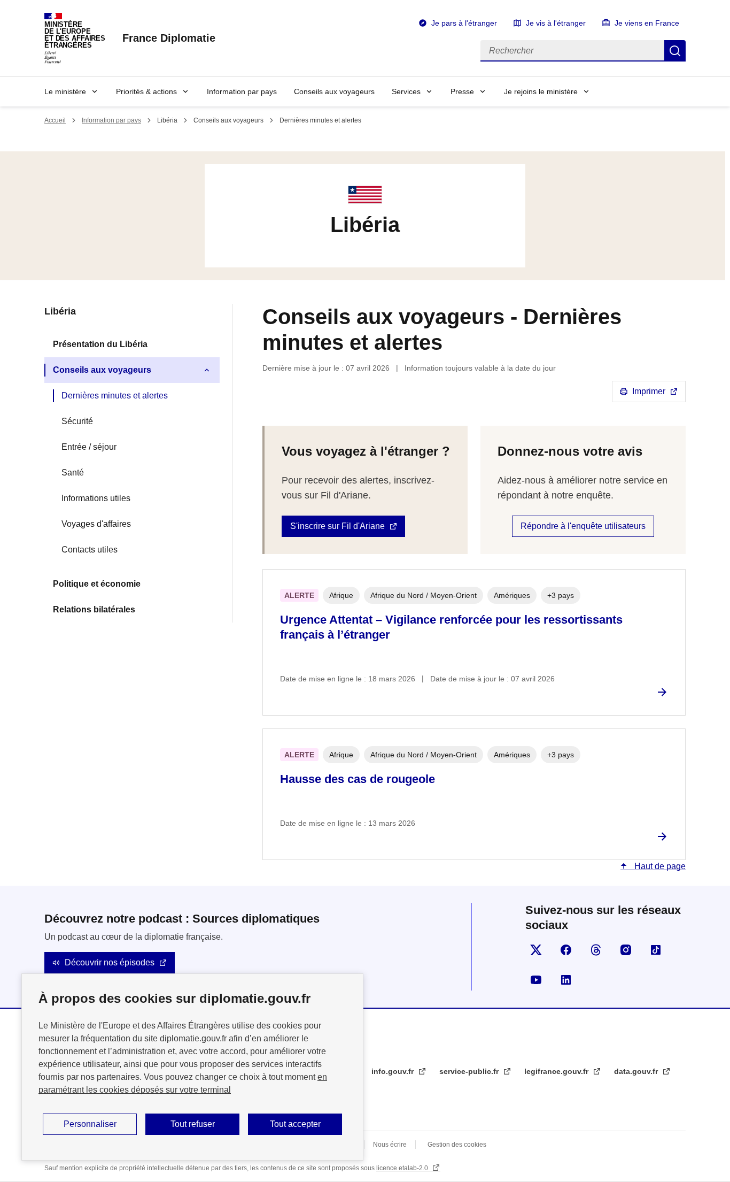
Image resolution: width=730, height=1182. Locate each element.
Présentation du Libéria (100, 344)
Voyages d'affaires (96, 523)
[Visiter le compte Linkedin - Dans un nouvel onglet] (566, 980)
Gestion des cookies (457, 1144)
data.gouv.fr (637, 1071)
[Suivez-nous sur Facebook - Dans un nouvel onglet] (566, 950)
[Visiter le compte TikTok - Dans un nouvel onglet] (655, 950)
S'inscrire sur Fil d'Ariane (337, 526)
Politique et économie (97, 583)
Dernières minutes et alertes (114, 395)
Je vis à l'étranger (556, 23)
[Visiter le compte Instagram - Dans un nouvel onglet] (625, 950)
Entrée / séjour (89, 446)
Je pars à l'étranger (464, 23)
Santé (72, 472)
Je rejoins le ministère (541, 91)
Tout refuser (192, 1124)
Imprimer (648, 391)
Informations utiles (95, 498)
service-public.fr (470, 1071)
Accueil (55, 120)
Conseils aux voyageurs (334, 91)
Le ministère (65, 91)
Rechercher (675, 51)
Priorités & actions (146, 91)
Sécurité (77, 421)
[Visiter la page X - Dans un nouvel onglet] (536, 950)
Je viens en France (647, 23)
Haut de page (659, 866)
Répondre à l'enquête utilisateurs (583, 526)
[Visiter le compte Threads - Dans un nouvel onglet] (596, 950)
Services (406, 91)
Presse (462, 91)
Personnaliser (90, 1124)
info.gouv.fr (393, 1071)
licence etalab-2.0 (403, 1168)
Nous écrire (390, 1144)
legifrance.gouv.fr (557, 1071)
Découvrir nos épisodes (109, 962)
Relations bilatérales (94, 609)
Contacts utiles (89, 549)
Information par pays (242, 91)
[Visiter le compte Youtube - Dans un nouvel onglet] (536, 980)
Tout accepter (295, 1124)
